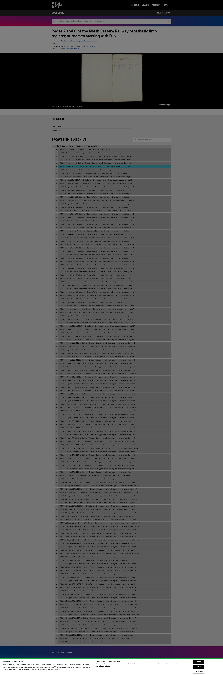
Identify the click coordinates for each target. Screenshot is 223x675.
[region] (111, 667)
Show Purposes (199, 671)
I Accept (199, 661)
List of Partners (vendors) (103, 666)
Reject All (198, 666)
